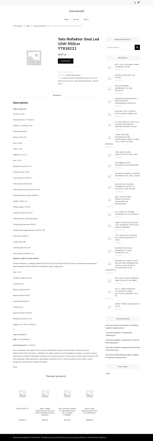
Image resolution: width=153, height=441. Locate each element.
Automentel (76, 11)
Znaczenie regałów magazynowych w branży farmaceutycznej (123, 348)
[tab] (57, 95)
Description (57, 95)
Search (137, 47)
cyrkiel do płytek (68, 78)
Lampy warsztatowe (73, 75)
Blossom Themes (86, 437)
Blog (85, 19)
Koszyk (76, 19)
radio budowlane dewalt (83, 81)
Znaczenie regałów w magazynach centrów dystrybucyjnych (122, 341)
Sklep (66, 19)
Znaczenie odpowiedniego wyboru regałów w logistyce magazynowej (122, 356)
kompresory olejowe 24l (84, 78)
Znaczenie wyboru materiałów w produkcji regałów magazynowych (122, 326)
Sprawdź (65, 61)
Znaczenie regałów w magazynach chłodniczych (119, 333)
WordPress (102, 437)
